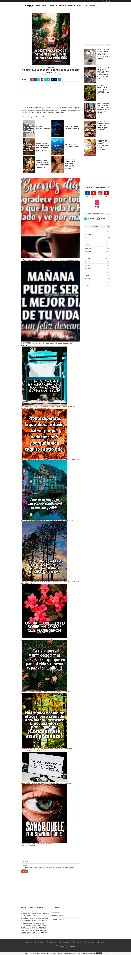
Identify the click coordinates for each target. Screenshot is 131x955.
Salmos (97, 285)
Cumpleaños (71, 5)
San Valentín (97, 268)
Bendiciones (97, 282)
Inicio (22, 11)
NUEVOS (38, 5)
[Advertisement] (50, 95)
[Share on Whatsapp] (45, 79)
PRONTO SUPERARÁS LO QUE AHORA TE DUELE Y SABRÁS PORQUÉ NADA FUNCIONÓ (50, 459)
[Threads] (109, 1)
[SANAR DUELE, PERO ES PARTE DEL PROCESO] (44, 784)
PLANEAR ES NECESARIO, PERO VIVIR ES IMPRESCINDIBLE (43, 128)
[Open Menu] (22, 5)
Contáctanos (55, 912)
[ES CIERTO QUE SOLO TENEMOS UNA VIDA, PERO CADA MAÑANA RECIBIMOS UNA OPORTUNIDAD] (29, 164)
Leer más (105, 953)
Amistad (97, 265)
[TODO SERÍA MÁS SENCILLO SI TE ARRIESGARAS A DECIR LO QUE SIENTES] (44, 752)
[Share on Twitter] (38, 79)
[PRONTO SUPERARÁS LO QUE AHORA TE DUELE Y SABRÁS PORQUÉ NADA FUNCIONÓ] (44, 410)
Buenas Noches (97, 272)
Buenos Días (62, 5)
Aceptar (99, 953)
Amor (85, 5)
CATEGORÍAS (45, 5)
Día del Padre (97, 279)
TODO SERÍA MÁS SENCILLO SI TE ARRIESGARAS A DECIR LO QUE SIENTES (46, 783)
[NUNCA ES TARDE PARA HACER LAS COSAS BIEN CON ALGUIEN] (57, 128)
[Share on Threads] (55, 79)
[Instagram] (93, 1)
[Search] (109, 5)
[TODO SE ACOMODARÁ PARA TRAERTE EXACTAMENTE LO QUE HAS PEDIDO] (44, 461)
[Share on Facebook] (35, 79)
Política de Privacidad (58, 919)
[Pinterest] (95, 1)
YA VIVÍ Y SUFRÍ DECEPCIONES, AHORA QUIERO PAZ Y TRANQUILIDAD (45, 691)
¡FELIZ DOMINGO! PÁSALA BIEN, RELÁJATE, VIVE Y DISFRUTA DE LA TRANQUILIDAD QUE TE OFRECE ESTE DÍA (103, 73)
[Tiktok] (106, 1)
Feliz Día (79, 5)
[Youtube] (98, 1)
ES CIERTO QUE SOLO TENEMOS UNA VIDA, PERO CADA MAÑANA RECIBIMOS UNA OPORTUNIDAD (42, 164)
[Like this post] (32, 79)
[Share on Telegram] (48, 79)
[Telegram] (103, 1)
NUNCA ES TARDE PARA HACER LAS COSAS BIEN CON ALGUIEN (72, 128)
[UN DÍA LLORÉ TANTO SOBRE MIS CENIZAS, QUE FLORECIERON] (44, 584)
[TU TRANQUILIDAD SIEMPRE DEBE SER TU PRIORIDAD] (57, 146)
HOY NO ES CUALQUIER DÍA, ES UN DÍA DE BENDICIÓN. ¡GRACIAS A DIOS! (103, 89)
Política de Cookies (57, 915)
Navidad (97, 275)
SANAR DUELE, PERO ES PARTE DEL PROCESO (36, 843)
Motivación (92, 5)
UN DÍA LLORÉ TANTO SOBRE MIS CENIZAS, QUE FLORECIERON (42, 639)
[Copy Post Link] (52, 79)
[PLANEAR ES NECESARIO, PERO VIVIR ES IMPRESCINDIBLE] (29, 128)
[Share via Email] (59, 79)
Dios (97, 231)
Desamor (97, 241)
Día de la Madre (97, 234)
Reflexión (97, 244)
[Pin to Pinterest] (42, 79)
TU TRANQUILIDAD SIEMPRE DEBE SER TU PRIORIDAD (71, 146)
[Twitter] (90, 1)
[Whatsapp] (101, 1)
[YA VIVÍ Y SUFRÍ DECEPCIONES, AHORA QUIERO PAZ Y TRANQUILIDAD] (44, 640)
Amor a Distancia (97, 261)
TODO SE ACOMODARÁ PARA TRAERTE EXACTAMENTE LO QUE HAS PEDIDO (47, 520)
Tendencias (53, 5)
